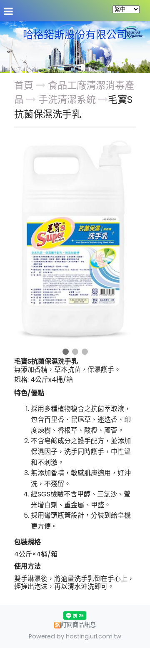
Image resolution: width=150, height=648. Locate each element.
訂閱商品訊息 (78, 625)
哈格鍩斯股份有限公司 (75, 35)
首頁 (23, 85)
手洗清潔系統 (67, 99)
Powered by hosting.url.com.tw (75, 636)
